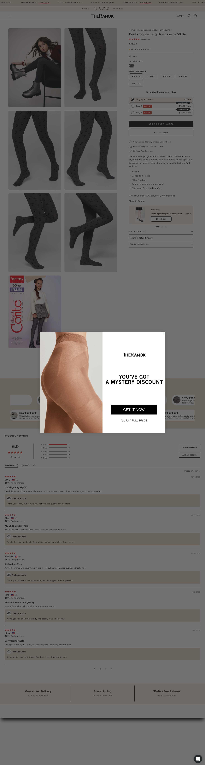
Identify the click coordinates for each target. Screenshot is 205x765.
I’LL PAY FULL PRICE (133, 420)
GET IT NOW (134, 410)
